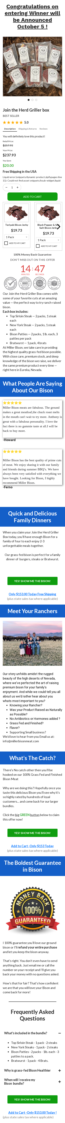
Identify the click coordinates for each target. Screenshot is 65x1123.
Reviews (43, 128)
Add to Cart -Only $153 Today (32, 846)
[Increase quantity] (6, 187)
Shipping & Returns (27, 128)
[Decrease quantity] (17, 187)
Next (57, 66)
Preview (7, 66)
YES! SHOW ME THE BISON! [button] (32, 581)
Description (10, 128)
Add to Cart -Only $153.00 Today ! (32, 1112)
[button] (16, 213)
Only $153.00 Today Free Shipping (32, 594)
